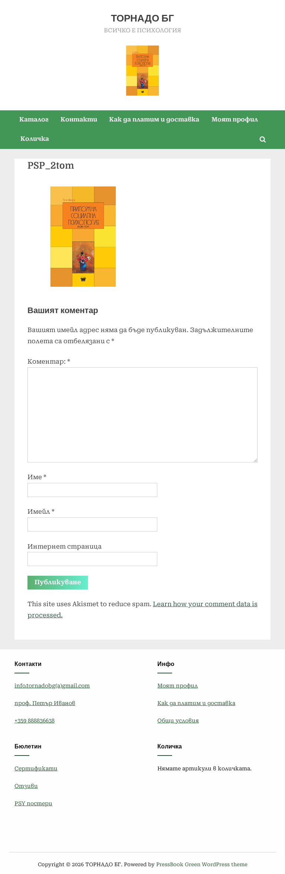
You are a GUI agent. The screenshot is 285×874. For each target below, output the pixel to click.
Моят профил (235, 119)
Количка (34, 138)
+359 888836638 (34, 721)
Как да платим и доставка (154, 119)
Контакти (78, 119)
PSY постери (33, 803)
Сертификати (36, 769)
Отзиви (26, 786)
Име (36, 477)
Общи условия (178, 721)
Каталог (34, 119)
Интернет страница (64, 546)
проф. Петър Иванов (44, 703)
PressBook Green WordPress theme (202, 864)
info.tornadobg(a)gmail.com (52, 686)
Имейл (41, 511)
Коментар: (48, 361)
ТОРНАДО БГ (142, 18)
